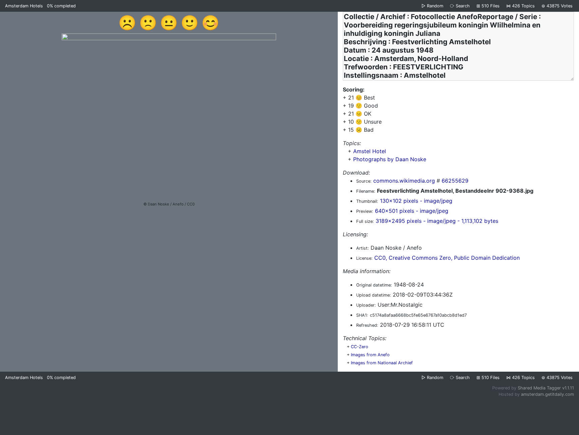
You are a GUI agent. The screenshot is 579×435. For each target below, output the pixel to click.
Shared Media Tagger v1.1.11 (546, 387)
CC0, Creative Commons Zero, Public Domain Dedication (447, 257)
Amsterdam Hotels (24, 5)
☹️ (127, 22)
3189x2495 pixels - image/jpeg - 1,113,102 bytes (437, 221)
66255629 (455, 180)
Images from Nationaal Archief (382, 362)
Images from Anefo (370, 354)
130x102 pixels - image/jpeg (416, 200)
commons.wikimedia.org (404, 180)
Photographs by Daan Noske (389, 159)
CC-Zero (359, 346)
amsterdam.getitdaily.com (547, 394)
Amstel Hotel (369, 151)
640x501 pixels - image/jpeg (411, 210)
